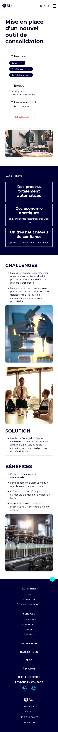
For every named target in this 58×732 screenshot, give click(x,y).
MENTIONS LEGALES (29, 717)
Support (29, 629)
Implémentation (29, 624)
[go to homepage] (29, 700)
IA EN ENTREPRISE (29, 677)
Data (29, 594)
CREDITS (29, 712)
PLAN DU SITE (29, 722)
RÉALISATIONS (29, 652)
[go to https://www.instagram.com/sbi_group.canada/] (33, 688)
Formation (29, 634)
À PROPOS (29, 668)
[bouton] (52, 579)
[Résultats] (29, 176)
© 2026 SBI (29, 706)
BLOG (29, 660)
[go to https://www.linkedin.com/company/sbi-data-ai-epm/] (24, 688)
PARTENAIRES (29, 643)
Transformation (29, 619)
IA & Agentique (29, 599)
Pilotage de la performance (29, 604)
